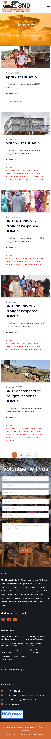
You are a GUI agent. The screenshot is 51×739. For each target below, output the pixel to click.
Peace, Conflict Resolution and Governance (11, 637)
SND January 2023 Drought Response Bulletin (22, 311)
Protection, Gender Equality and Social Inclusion (12, 644)
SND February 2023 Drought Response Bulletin (22, 226)
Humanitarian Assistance (26, 434)
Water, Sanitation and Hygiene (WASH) (34, 651)
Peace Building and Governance (29, 176)
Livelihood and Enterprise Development (11, 651)
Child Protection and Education (29, 428)
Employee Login (39, 734)
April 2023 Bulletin (21, 77)
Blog (18, 35)
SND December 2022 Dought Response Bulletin (23, 396)
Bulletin (20, 101)
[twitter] (3, 620)
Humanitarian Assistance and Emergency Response (37, 637)
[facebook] (9, 620)
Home (9, 35)
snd (10, 101)
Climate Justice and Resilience (33, 644)
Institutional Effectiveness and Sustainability (13, 658)
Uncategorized (12, 179)
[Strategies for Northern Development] (16, 6)
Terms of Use (10, 734)
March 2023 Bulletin (23, 143)
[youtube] (15, 620)
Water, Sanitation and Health (31, 179)
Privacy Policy (24, 734)
